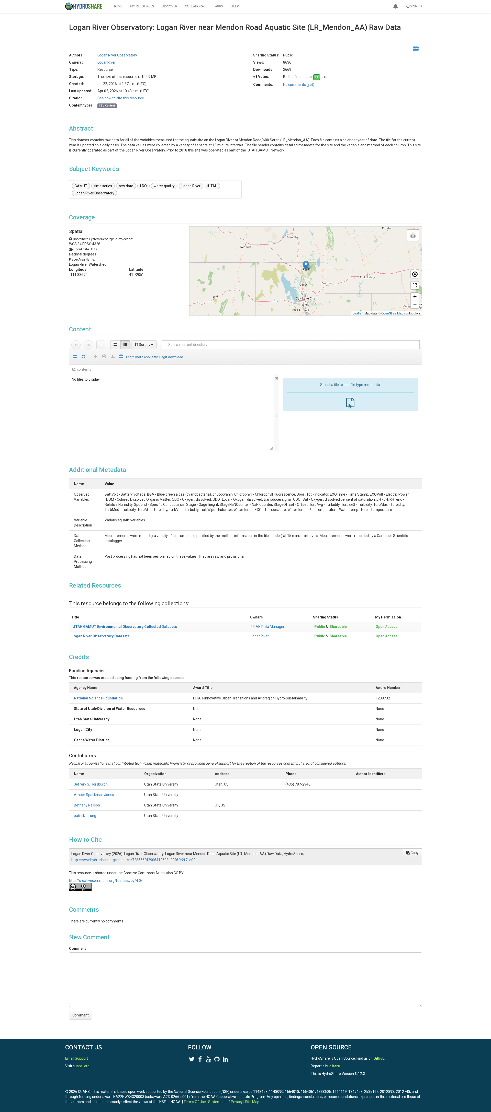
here (336, 1066)
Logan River (191, 186)
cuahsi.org (81, 1066)
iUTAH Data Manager (267, 627)
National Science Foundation (98, 698)
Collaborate (196, 6)
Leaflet (357, 313)
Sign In (415, 6)
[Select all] (75, 357)
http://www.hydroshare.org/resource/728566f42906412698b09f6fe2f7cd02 (133, 860)
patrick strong (85, 816)
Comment (77, 948)
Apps (219, 6)
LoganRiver (260, 636)
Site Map (252, 1102)
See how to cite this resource (120, 98)
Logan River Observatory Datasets (101, 636)
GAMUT (81, 186)
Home (117, 6)
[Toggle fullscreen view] (415, 285)
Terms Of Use (195, 1102)
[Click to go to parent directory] (100, 345)
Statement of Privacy (225, 1102)
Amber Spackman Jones (94, 795)
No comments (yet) (298, 85)
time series (103, 186)
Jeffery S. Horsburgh (91, 784)
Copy (414, 853)
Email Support (76, 1058)
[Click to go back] (76, 344)
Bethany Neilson (87, 805)
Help (235, 6)
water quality (164, 186)
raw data (126, 186)
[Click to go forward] (88, 344)
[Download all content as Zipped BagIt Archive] (121, 357)
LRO (143, 186)
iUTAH (212, 186)
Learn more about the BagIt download (154, 357)
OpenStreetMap (392, 313)
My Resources (142, 6)
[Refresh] (83, 357)
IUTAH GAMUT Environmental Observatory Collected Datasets (124, 627)
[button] (395, 6)
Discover (169, 6)
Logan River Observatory (94, 193)
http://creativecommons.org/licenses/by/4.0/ (105, 881)
